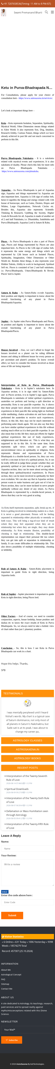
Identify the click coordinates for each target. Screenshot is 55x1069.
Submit (12, 915)
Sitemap (5, 984)
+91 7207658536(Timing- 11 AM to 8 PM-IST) (27, 3)
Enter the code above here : (17, 895)
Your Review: (8, 855)
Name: (5, 841)
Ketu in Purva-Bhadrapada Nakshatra (27, 88)
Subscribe (13, 1040)
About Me (6, 969)
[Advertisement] (27, 58)
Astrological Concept (11, 974)
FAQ (3, 979)
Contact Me (6, 988)
